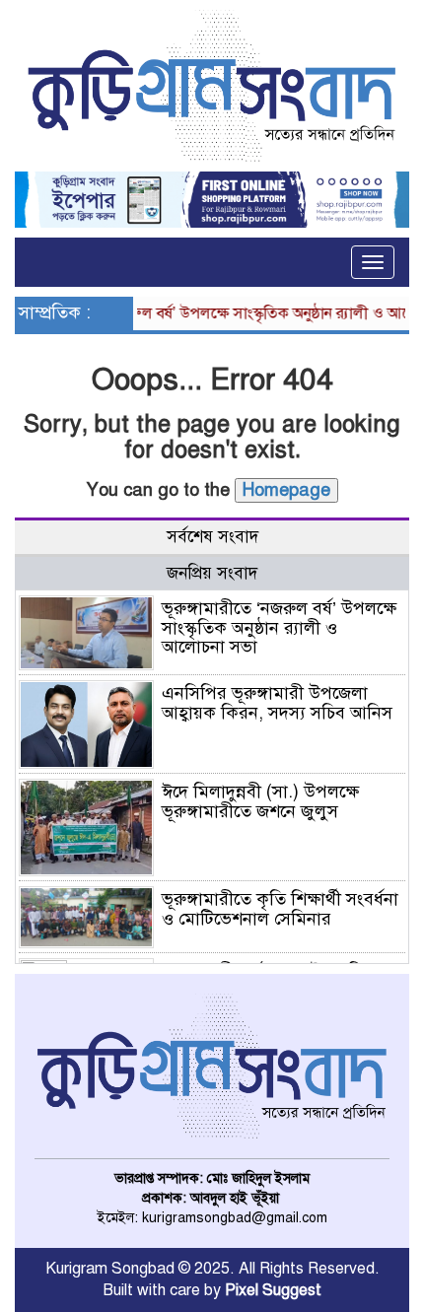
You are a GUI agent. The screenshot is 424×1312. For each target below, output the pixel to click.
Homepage (286, 490)
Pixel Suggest (273, 1290)
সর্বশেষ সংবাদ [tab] (212, 536)
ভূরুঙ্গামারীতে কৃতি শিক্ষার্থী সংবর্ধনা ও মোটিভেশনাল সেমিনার (280, 909)
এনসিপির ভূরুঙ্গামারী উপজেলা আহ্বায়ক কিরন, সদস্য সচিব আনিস (277, 703)
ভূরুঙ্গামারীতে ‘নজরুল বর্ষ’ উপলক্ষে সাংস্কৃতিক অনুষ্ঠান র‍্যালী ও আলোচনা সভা (279, 627)
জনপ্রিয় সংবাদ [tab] (212, 573)
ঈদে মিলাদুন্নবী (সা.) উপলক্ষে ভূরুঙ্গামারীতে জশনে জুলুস (260, 801)
